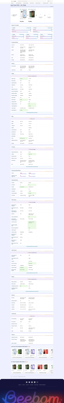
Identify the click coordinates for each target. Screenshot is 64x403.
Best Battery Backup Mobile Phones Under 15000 (32, 291)
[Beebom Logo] (13, 1)
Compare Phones (15, 376)
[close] (26, 10)
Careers (23, 384)
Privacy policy (36, 384)
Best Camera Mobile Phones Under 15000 (32, 246)
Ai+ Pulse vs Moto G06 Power (17, 372)
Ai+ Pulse (30, 18)
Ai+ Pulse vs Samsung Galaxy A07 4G (30, 372)
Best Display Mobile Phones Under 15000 (32, 112)
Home (11, 376)
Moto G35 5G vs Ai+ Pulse (43, 372)
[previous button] (12, 353)
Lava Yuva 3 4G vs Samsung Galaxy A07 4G (30, 357)
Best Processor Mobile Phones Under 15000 (32, 166)
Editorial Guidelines (42, 384)
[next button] (52, 353)
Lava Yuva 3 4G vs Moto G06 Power (17, 357)
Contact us (27, 384)
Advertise (31, 384)
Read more (51, 6)
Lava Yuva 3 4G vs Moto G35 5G (43, 357)
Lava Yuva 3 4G (22, 18)
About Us (20, 384)
